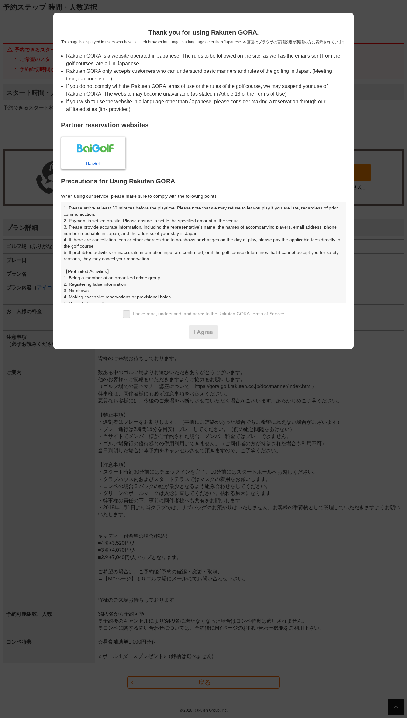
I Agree (203, 332)
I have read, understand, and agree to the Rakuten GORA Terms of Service (208, 313)
